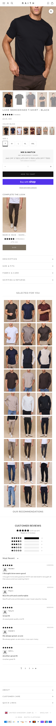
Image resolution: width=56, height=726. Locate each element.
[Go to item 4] (42, 99)
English (44, 713)
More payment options (28, 188)
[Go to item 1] (8, 99)
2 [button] (25, 668)
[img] (8, 565)
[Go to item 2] (19, 99)
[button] (8, 115)
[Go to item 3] (31, 99)
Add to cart (28, 174)
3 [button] (29, 668)
